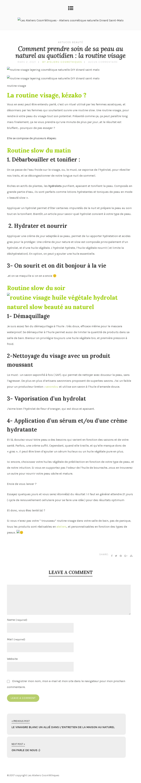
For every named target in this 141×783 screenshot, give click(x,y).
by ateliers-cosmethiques (62, 62)
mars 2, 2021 (27, 62)
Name (17, 620)
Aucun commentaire (103, 62)
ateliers (61, 526)
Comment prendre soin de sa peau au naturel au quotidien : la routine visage (70, 52)
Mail (16, 639)
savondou (51, 386)
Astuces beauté (70, 42)
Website (12, 659)
